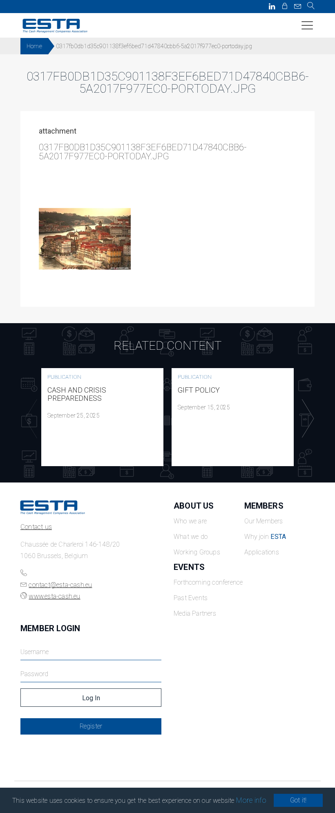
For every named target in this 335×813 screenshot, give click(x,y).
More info (251, 800)
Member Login (50, 628)
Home (34, 46)
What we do (191, 537)
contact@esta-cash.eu (60, 585)
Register (91, 726)
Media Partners (195, 613)
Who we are (190, 521)
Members (264, 506)
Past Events (191, 598)
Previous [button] (29, 418)
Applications (261, 552)
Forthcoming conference (208, 582)
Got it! (298, 800)
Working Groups (197, 552)
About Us (194, 506)
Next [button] (306, 418)
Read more (102, 417)
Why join (265, 537)
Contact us (36, 527)
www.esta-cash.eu (54, 596)
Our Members (263, 521)
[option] (102, 417)
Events (189, 567)
